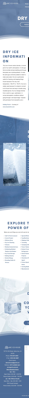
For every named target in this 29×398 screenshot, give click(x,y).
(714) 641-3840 (14, 355)
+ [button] (26, 347)
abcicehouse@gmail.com (12, 362)
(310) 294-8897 (14, 358)
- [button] (26, 349)
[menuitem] (26, 3)
